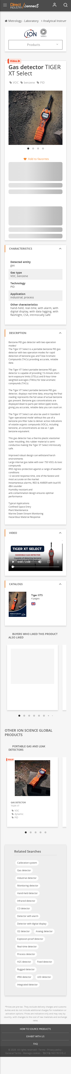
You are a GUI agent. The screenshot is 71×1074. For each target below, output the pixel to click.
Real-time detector (27, 946)
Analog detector (44, 931)
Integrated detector (27, 984)
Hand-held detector (27, 893)
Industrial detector (27, 878)
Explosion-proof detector (30, 939)
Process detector (26, 954)
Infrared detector (26, 900)
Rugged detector (26, 969)
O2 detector (23, 931)
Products (33, 45)
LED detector (44, 977)
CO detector (23, 908)
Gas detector (24, 870)
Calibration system (27, 862)
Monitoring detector (27, 885)
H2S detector (24, 961)
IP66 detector (24, 977)
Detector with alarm (27, 916)
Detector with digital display (31, 923)
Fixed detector (44, 961)
